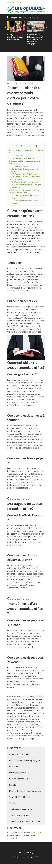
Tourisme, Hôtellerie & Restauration (24, 821)
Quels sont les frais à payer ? (25, 174)
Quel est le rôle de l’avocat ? (25, 182)
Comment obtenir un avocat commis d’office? (24, 162)
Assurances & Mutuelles (19, 754)
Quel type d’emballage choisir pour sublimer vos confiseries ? (15, 37)
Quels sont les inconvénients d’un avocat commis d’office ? (24, 191)
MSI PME (37, 832)
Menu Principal (16, 2)
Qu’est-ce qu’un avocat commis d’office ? (26, 151)
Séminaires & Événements (20, 809)
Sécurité (13, 803)
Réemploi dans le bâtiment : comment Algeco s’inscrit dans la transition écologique (35, 39)
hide (34, 145)
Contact (19, 852)
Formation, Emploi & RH (19, 772)
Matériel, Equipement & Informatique (25, 790)
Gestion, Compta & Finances (21, 778)
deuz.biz (14, 838)
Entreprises (12, 83)
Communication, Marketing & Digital (24, 760)
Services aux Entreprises (20, 815)
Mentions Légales (29, 852)
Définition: (17, 155)
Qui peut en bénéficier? (23, 158)
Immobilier (13, 784)
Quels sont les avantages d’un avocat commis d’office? (25, 178)
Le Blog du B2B (32, 856)
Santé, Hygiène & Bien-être (21, 797)
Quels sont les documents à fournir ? (25, 170)
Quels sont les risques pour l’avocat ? (25, 202)
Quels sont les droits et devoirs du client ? (26, 186)
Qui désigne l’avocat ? (22, 166)
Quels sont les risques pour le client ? (25, 196)
